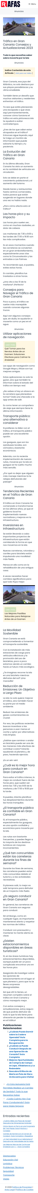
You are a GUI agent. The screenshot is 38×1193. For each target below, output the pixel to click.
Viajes (6, 1178)
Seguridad (8, 1171)
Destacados (9, 1155)
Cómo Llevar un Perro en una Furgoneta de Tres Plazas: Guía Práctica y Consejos (19, 1128)
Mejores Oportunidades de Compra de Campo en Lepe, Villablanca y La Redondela (22, 1064)
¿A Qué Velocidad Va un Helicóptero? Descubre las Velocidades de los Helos (18, 1140)
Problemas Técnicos (13, 1167)
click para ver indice (24, 73)
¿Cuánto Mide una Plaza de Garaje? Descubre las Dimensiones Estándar (17, 1122)
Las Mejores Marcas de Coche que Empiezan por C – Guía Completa (16, 1145)
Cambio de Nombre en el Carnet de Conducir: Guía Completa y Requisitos (18, 1135)
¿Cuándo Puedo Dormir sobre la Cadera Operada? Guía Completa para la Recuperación (21, 1037)
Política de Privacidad (22, 1187)
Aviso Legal (10, 1189)
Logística (7, 1163)
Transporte (8, 1175)
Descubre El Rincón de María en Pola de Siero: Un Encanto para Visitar (21, 1074)
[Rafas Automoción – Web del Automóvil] (10, 4)
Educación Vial (10, 1159)
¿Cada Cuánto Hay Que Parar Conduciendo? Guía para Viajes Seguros (17, 1102)
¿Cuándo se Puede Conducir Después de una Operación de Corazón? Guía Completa (20, 1051)
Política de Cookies (24, 1189)
